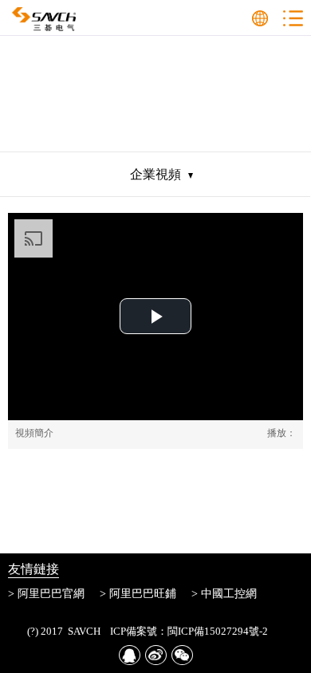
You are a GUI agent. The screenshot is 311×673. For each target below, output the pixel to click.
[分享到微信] (182, 655)
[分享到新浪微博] (156, 655)
